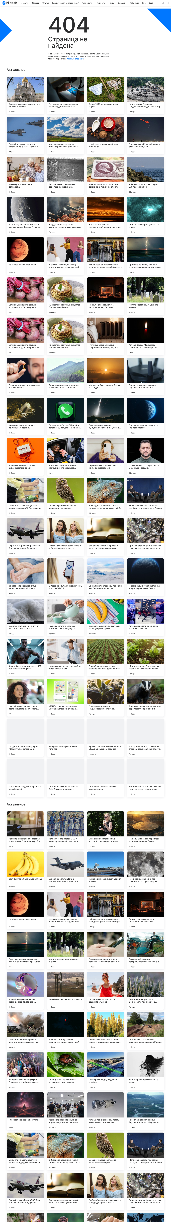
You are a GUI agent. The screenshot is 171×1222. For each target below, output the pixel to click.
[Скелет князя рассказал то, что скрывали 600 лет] (25, 95)
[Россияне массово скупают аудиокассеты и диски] (25, 457)
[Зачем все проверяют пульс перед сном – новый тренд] (25, 577)
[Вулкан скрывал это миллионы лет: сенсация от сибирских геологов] (65, 376)
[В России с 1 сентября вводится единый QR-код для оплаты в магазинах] (25, 818)
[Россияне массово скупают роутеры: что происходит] (145, 376)
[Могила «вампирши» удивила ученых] (145, 296)
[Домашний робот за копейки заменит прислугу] (105, 778)
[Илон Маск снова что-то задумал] (65, 1151)
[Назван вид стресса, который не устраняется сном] (65, 657)
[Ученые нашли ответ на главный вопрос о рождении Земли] (145, 577)
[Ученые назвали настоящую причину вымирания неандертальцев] (25, 416)
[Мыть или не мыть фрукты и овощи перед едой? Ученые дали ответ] (25, 497)
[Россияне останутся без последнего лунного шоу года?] (65, 1191)
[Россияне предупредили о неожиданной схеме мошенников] (65, 858)
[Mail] (4, 3)
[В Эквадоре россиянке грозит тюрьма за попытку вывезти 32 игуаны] (105, 497)
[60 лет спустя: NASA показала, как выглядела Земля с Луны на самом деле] (25, 216)
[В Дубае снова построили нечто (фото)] (145, 938)
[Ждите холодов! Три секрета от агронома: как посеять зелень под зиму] (145, 657)
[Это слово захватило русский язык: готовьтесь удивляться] (105, 537)
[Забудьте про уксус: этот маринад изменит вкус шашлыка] (65, 216)
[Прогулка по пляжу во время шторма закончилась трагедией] (145, 256)
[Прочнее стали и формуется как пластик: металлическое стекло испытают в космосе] (145, 537)
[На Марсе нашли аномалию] (25, 256)
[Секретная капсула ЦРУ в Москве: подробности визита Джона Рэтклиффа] (65, 1031)
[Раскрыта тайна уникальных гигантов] (65, 738)
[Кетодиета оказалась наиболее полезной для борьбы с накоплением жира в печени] (145, 818)
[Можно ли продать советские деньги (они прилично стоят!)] (105, 176)
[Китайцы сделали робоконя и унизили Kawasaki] (145, 617)
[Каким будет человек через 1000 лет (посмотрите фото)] (25, 657)
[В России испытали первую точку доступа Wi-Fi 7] (65, 577)
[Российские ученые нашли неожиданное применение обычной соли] (25, 1151)
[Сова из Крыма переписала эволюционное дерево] (65, 497)
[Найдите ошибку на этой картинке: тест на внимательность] (105, 938)
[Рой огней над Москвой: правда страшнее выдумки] (145, 135)
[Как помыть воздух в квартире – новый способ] (25, 778)
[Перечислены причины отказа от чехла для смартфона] (105, 457)
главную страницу (75, 59)
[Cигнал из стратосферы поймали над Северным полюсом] (105, 577)
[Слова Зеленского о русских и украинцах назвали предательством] (145, 457)
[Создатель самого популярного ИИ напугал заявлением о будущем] (25, 738)
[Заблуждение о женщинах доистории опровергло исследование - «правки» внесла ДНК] (65, 176)
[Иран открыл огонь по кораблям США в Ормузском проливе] (105, 738)
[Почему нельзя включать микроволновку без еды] (105, 296)
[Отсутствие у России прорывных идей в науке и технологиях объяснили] (25, 858)
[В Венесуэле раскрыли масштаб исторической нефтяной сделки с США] (105, 818)
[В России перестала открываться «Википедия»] (65, 938)
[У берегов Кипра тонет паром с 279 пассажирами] (145, 176)
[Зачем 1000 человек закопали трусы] (105, 95)
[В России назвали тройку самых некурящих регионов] (25, 898)
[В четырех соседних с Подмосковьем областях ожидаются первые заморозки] (105, 698)
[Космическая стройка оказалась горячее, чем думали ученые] (145, 778)
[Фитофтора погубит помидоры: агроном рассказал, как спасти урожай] (145, 738)
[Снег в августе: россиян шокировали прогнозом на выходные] (145, 1151)
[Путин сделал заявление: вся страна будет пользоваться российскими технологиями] (65, 95)
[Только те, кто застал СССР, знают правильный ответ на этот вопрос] (65, 991)
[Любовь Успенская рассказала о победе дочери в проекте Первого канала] (65, 537)
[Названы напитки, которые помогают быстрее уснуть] (65, 617)
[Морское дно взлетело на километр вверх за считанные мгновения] (65, 135)
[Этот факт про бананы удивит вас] (25, 1031)
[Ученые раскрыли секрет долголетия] (25, 176)
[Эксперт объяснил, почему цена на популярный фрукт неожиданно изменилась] (105, 617)
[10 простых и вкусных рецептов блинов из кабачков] (65, 296)
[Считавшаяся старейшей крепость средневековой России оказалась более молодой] (145, 1191)
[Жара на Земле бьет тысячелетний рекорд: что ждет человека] (105, 216)
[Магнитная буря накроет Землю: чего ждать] (105, 376)
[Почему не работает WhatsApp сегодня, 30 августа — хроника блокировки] (65, 416)
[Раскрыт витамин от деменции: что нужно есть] (25, 376)
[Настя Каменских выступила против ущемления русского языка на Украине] (25, 698)
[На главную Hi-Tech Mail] (11, 3)
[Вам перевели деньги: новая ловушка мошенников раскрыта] (105, 1111)
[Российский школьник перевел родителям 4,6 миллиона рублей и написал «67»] (25, 991)
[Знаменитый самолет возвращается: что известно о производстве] (145, 1111)
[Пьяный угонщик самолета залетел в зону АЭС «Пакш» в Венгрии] (25, 135)
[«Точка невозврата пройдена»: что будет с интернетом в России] (145, 497)
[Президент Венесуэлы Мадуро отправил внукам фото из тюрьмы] (145, 898)
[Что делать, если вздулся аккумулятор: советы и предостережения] (65, 818)
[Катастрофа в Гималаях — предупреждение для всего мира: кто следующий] (145, 95)
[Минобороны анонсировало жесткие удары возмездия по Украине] (25, 1191)
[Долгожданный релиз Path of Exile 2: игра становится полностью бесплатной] (65, 778)
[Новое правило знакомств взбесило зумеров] (105, 1151)
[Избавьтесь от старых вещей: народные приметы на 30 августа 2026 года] (105, 256)
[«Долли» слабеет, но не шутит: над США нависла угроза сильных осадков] (25, 617)
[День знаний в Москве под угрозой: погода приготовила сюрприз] (105, 991)
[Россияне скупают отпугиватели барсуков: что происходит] (145, 698)
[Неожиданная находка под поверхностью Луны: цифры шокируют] (145, 1031)
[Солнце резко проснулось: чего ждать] (145, 216)
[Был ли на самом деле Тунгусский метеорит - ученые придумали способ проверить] (105, 416)
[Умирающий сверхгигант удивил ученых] (105, 1031)
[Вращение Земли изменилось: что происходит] (145, 416)
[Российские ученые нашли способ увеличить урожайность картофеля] (105, 657)
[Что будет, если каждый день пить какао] (105, 135)
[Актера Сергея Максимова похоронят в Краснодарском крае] (145, 336)
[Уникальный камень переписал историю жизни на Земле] (145, 991)
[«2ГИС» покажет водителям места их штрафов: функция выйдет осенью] (65, 698)
